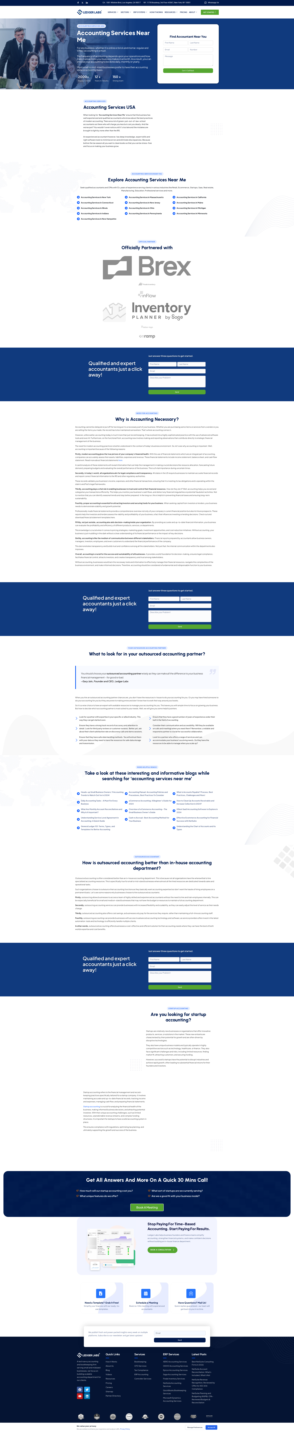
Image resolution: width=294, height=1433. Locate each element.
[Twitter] (82, 2)
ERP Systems (139, 12)
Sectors (125, 12)
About (192, 12)
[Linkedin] (87, 1396)
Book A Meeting (147, 1207)
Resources (170, 12)
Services (112, 12)
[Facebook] (78, 2)
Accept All (211, 1427)
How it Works (156, 12)
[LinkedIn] (87, 2)
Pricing (183, 12)
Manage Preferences (194, 1427)
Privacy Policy (125, 1429)
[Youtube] (80, 1396)
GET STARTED (208, 12)
